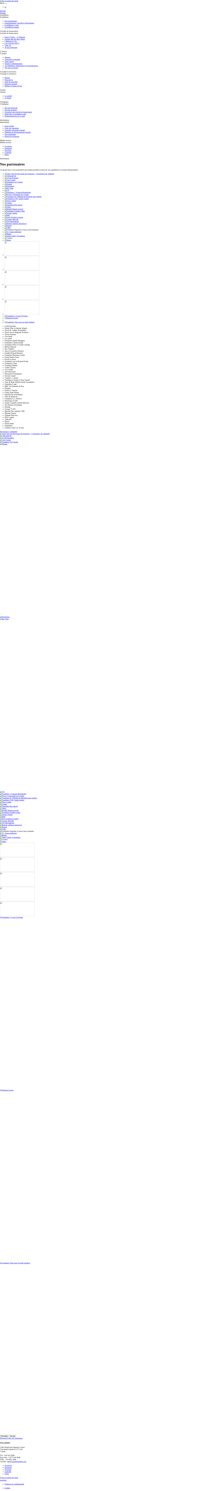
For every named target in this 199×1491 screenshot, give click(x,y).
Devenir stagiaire (11, 110)
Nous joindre (9, 126)
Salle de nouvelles (11, 82)
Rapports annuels (11, 84)
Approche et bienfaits (12, 59)
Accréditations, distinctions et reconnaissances (21, 66)
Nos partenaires (10, 134)
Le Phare (8, 98)
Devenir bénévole (11, 108)
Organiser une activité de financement (18, 112)
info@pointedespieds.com (16, 1462)
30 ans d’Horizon (11, 48)
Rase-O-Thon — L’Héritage (15, 37)
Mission (7, 57)
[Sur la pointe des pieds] (9, 1)
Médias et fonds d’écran (13, 86)
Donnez (3, 11)
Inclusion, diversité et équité (15, 130)
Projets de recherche (12, 136)
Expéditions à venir (12, 25)
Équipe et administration (13, 64)
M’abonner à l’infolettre (8, 432)
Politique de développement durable (18, 132)
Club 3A (8, 45)
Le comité (8, 96)
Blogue (7, 78)
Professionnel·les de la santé (15, 116)
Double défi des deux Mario (15, 39)
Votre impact (9, 62)
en (5, 7)
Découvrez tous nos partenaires (11, 1438)
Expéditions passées (12, 27)
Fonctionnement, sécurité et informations (19, 23)
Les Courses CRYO (12, 43)
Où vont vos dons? (11, 68)
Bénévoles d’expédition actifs (15, 114)
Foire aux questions (12, 128)
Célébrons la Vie (11, 41)
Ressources (9, 80)
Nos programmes (11, 21)
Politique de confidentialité (14, 1484)
